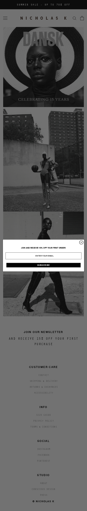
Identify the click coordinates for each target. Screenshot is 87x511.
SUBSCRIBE (43, 265)
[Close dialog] (81, 242)
